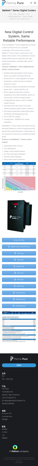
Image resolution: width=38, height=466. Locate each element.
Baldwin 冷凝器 (27, 16)
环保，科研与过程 (19, 14)
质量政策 (4, 438)
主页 (10, 14)
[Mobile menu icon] (35, 3)
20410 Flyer (20, 286)
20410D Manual (20, 306)
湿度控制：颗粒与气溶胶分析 (11, 395)
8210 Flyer (20, 279)
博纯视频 (4, 419)
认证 (3, 435)
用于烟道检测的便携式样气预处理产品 (13, 400)
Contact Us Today (19, 240)
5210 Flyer (20, 273)
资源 (3, 411)
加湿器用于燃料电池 (8, 403)
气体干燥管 (5, 389)
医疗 (3, 376)
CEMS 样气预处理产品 (9, 397)
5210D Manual (20, 293)
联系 (3, 427)
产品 (27, 14)
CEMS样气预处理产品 (14, 16)
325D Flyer (20, 260)
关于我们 (4, 432)
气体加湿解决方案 (7, 392)
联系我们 (19, 365)
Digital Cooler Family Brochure (20, 246)
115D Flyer (20, 253)
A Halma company (19, 449)
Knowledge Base (7, 416)
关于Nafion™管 (6, 413)
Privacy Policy (19, 462)
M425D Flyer (20, 266)
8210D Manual (20, 299)
